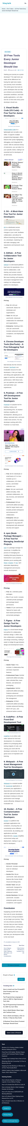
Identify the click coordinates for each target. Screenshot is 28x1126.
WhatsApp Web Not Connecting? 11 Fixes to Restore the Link (14, 1062)
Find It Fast (8, 975)
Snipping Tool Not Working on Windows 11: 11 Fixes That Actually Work (14, 1066)
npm (5, 548)
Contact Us (7, 1108)
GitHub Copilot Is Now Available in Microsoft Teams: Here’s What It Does (14, 1071)
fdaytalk (7, 3)
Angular (10, 563)
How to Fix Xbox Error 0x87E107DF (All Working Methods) (12, 1092)
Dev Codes (10, 8)
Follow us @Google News (11, 1121)
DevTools (12, 367)
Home (3, 8)
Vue (16, 563)
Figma (6, 629)
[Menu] (25, 3)
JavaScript (9, 786)
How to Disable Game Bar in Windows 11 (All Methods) (13, 1102)
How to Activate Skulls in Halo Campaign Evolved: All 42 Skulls (13, 1088)
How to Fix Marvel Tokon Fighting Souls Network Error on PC (13, 1097)
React (5, 563)
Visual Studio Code (10, 129)
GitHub (6, 265)
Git (5, 227)
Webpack (7, 783)
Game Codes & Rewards (14, 1032)
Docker (6, 821)
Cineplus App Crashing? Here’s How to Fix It (14, 1058)
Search (21, 979)
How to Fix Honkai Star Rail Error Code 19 (13, 1084)
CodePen (7, 736)
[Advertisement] (14, 31)
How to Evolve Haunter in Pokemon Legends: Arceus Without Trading (11, 1081)
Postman (6, 404)
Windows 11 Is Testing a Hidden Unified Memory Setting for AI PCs (12, 1048)
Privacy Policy (7, 1114)
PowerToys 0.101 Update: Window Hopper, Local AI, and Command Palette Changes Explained (13, 1054)
